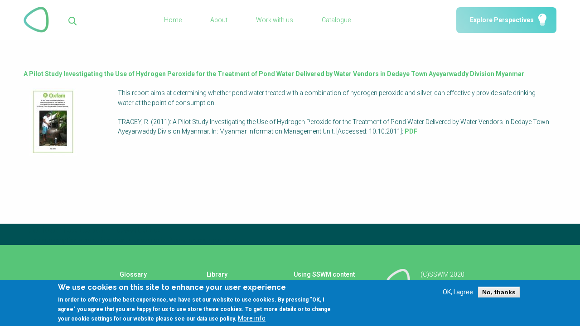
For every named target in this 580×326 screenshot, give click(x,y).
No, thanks (499, 292)
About (218, 20)
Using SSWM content (324, 274)
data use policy (216, 319)
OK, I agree (458, 292)
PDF (411, 131)
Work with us (274, 20)
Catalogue (336, 20)
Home (173, 20)
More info (252, 318)
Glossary (133, 274)
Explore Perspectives (502, 20)
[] (73, 20)
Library (217, 274)
